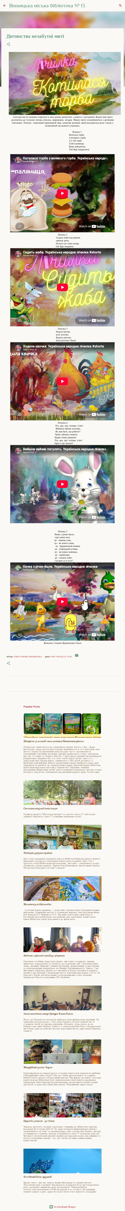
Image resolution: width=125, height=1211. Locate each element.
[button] (8, 44)
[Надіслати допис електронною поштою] (77, 657)
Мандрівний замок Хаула (37, 1067)
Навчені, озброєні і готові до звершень (44, 955)
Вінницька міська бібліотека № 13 (47, 5)
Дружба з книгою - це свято (39, 1120)
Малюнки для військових (37, 904)
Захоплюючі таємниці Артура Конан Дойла (48, 1013)
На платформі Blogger (64, 1206)
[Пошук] (120, 5)
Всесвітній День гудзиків (37, 1176)
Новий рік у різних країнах (37, 852)
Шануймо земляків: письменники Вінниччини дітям (53, 741)
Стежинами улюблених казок (40, 808)
